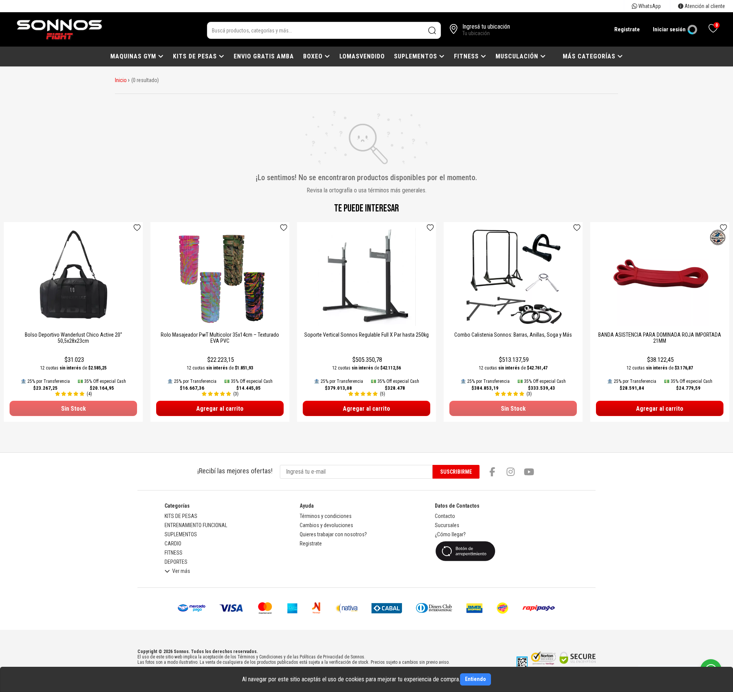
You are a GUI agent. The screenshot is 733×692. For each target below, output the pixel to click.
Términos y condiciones (326, 516)
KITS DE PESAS (196, 56)
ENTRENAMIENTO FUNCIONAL (196, 525)
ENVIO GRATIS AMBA (264, 56)
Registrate (627, 29)
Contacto (445, 516)
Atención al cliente (704, 6)
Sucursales (447, 525)
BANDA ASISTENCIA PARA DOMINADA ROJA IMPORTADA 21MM (659, 338)
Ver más (181, 571)
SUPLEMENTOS (416, 56)
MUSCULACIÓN (518, 56)
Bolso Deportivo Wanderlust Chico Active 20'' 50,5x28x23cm (73, 338)
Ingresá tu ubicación (486, 26)
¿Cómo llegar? (450, 534)
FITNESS (467, 56)
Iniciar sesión (669, 29)
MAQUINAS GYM (134, 56)
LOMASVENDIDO (362, 56)
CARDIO (173, 543)
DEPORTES (176, 562)
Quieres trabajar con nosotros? (333, 534)
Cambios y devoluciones (326, 525)
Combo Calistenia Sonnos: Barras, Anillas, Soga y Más (513, 335)
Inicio (121, 80)
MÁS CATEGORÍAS (590, 56)
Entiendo (475, 679)
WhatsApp (649, 6)
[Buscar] (432, 30)
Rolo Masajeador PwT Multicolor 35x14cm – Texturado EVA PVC (220, 338)
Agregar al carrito (220, 408)
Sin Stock (73, 408)
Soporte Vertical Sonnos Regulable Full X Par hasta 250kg (366, 335)
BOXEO (314, 56)
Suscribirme (456, 472)
